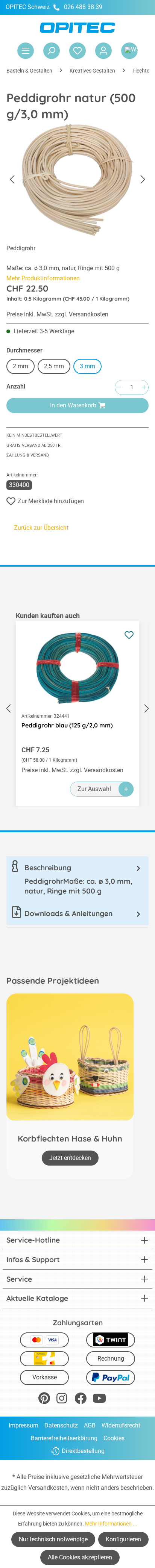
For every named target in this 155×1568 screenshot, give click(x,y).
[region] (77, 708)
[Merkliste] (77, 50)
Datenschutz (61, 1425)
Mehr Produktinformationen (43, 278)
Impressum (23, 1425)
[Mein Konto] (103, 50)
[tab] (77, 879)
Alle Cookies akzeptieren (80, 1557)
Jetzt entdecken (70, 1157)
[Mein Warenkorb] (129, 50)
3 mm (87, 366)
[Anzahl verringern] (118, 387)
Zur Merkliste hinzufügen (51, 501)
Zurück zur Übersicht (41, 527)
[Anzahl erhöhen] (144, 387)
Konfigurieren (123, 1539)
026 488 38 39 (83, 7)
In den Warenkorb (73, 405)
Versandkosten (48, 1487)
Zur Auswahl (94, 788)
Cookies (114, 1438)
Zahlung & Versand (27, 455)
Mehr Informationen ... (111, 1524)
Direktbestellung (83, 1451)
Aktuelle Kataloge (37, 1298)
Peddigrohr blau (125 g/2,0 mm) (67, 725)
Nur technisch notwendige (53, 1539)
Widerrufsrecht (121, 1425)
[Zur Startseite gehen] (77, 28)
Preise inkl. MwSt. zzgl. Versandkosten (57, 314)
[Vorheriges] (12, 180)
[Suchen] (51, 50)
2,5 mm (54, 366)
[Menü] (25, 50)
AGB (90, 1425)
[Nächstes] (143, 180)
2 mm (20, 366)
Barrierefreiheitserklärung (64, 1438)
